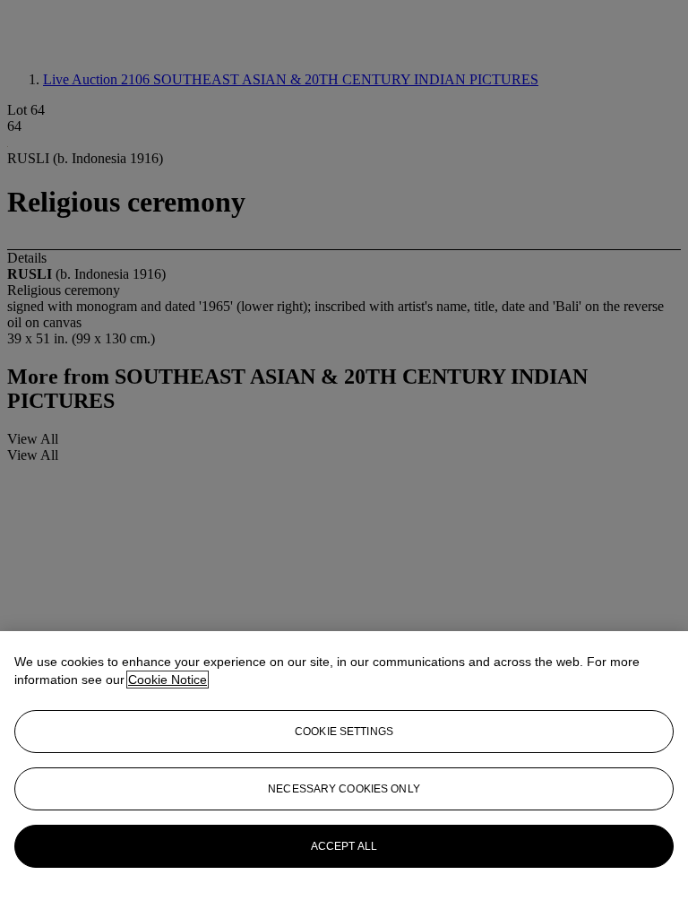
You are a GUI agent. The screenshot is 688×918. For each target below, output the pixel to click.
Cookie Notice (167, 679)
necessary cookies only (344, 789)
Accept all (344, 846)
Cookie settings (344, 731)
